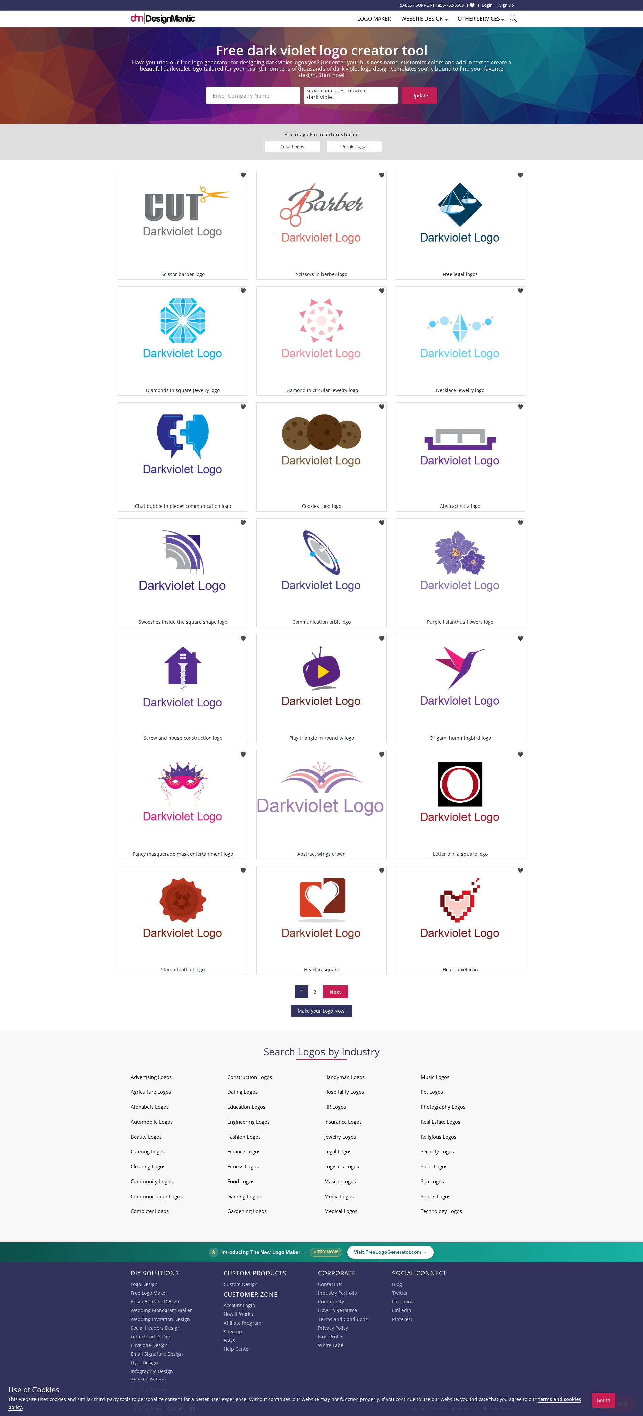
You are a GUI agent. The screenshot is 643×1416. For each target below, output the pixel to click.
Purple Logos (354, 146)
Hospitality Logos (344, 1091)
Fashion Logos (244, 1136)
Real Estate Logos (440, 1121)
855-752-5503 (451, 5)
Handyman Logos (344, 1077)
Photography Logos (443, 1106)
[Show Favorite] (472, 5)
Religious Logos (438, 1136)
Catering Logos (148, 1151)
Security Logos (437, 1151)
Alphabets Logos (150, 1106)
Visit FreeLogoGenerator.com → (390, 1252)
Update (419, 95)
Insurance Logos (343, 1121)
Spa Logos (432, 1181)
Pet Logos (432, 1091)
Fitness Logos (243, 1166)
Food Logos (240, 1181)
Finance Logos (243, 1151)
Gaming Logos (244, 1196)
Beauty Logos (146, 1136)
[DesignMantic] (163, 18)
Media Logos (339, 1196)
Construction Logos (249, 1077)
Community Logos (152, 1181)
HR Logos (335, 1106)
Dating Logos (242, 1091)
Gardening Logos (247, 1211)
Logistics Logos (341, 1166)
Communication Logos (157, 1196)
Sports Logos (435, 1196)
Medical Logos (340, 1211)
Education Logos (246, 1106)
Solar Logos (434, 1166)
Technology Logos (441, 1211)
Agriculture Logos (151, 1091)
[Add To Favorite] (243, 172)
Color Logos (292, 146)
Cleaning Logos (148, 1166)
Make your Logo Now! (322, 1011)
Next (335, 991)
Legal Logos (337, 1151)
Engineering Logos (248, 1121)
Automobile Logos (152, 1121)
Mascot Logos (340, 1181)
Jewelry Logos (340, 1136)
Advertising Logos (151, 1077)
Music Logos (435, 1077)
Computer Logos (150, 1211)
